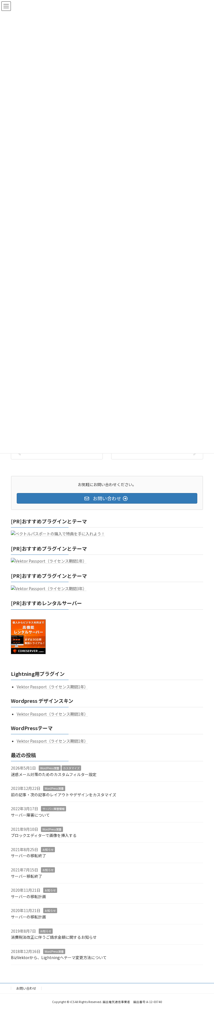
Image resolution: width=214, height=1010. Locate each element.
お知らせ (48, 849)
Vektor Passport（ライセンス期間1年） (52, 686)
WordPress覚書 (49, 768)
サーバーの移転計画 (28, 896)
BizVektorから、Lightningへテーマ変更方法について (59, 957)
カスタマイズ (71, 768)
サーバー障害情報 (53, 809)
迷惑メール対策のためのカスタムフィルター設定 (53, 774)
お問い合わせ (26, 988)
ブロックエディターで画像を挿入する (44, 835)
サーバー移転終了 (26, 876)
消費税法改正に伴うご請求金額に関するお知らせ (54, 937)
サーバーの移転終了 (28, 855)
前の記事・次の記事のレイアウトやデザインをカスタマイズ (63, 794)
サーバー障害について (30, 815)
